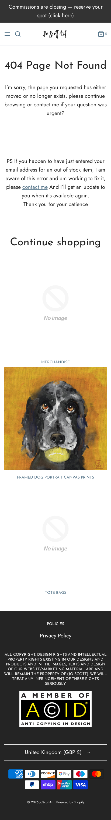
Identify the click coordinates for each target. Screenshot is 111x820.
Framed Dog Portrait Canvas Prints (55, 478)
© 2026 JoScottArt (40, 802)
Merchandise (55, 362)
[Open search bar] (20, 34)
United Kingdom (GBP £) (54, 752)
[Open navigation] (7, 34)
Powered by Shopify (70, 802)
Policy (64, 636)
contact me (35, 187)
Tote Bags (55, 593)
